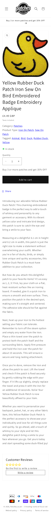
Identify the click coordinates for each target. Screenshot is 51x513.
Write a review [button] (25, 472)
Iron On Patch (26, 130)
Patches (18, 125)
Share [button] (8, 191)
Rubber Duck (41, 138)
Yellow (6, 142)
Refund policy (11, 510)
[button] (6, 8)
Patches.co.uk (16, 506)
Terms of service (41, 510)
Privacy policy (26, 510)
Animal (16, 138)
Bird (23, 138)
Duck (29, 138)
